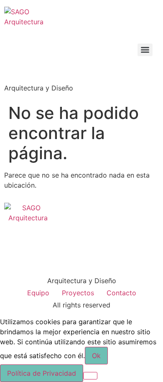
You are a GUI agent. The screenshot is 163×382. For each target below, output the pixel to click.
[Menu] (145, 50)
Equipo (38, 293)
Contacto (121, 293)
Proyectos (78, 293)
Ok (96, 355)
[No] (90, 375)
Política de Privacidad (41, 373)
